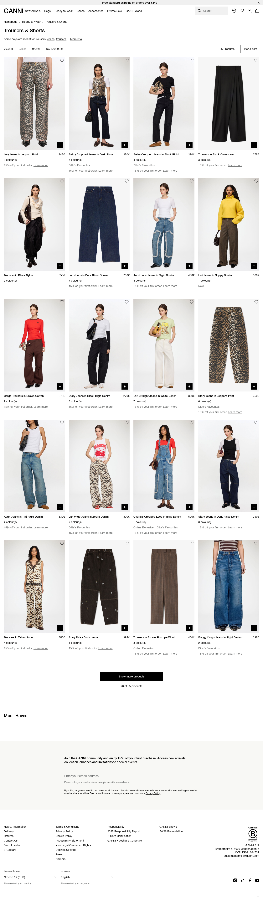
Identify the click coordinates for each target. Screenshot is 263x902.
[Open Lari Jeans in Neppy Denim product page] (228, 224)
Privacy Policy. (153, 793)
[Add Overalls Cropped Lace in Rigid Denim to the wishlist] (191, 423)
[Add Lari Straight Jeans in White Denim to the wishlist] (191, 302)
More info (76, 39)
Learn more (41, 165)
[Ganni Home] (13, 11)
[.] (131, 2)
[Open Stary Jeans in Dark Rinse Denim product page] (228, 466)
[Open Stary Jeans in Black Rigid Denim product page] (99, 345)
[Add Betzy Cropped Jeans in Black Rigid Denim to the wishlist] (191, 60)
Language (65, 871)
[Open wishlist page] (242, 10)
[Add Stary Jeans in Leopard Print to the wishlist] (256, 302)
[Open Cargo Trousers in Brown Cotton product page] (34, 345)
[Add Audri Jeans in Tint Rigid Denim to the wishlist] (62, 423)
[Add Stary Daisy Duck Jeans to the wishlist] (127, 543)
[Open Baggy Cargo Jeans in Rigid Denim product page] (228, 586)
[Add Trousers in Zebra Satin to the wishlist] (62, 543)
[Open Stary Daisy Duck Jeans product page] (99, 586)
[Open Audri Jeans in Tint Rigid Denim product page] (34, 466)
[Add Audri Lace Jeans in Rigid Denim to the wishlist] (191, 181)
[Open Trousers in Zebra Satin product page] (34, 586)
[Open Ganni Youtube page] (257, 880)
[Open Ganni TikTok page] (242, 880)
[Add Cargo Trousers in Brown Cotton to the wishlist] (62, 302)
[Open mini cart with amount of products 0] (257, 10)
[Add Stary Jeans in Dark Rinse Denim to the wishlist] (256, 423)
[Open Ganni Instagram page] (235, 880)
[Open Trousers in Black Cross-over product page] (228, 103)
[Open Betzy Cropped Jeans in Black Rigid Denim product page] (163, 103)
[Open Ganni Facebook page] (250, 880)
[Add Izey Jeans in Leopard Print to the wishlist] (62, 60)
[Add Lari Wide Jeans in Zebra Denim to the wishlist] (127, 423)
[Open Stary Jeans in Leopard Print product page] (228, 345)
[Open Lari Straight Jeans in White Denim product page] (163, 345)
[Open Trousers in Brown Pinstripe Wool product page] (163, 586)
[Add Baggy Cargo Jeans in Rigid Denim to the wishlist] (256, 543)
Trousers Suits (54, 49)
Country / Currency (12, 871)
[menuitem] (32, 11)
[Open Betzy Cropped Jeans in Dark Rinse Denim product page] (99, 103)
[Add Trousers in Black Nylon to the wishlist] (62, 181)
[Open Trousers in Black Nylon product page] (34, 224)
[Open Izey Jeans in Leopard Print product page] (34, 103)
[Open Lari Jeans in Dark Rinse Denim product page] (99, 224)
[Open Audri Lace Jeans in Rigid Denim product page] (163, 224)
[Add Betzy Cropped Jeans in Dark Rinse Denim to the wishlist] (127, 60)
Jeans (22, 49)
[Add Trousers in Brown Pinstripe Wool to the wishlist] (191, 543)
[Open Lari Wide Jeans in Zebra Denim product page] (99, 466)
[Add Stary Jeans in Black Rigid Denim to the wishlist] (127, 302)
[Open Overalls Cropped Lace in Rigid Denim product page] (163, 466)
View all (8, 49)
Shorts (36, 49)
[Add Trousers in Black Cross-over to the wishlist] (256, 60)
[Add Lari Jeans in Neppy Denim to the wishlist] (256, 181)
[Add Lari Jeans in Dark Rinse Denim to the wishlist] (127, 181)
